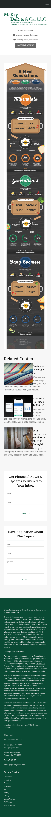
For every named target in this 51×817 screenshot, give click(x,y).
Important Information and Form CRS (18, 725)
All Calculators (9, 805)
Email (9, 503)
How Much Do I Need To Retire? (39, 402)
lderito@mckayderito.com (27, 40)
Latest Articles (9, 799)
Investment (8, 780)
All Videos (8, 802)
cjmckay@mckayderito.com (27, 35)
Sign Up (26, 513)
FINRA (38, 664)
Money (6, 793)
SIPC (43, 664)
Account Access (25, 45)
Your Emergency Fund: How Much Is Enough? (39, 437)
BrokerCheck (16, 612)
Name (9, 494)
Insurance (7, 786)
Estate (6, 783)
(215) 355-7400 (26, 30)
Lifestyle (7, 796)
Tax (5, 789)
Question (10, 562)
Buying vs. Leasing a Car (39, 369)
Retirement (8, 777)
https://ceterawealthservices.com (16, 698)
